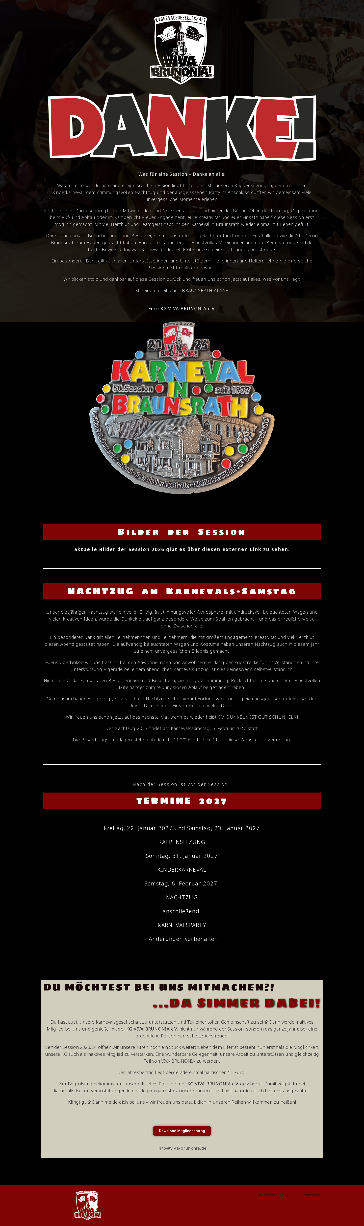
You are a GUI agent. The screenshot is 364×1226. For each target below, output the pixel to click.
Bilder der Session (182, 532)
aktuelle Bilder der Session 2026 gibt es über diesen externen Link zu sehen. (182, 549)
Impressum (312, 1195)
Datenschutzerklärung (275, 1195)
